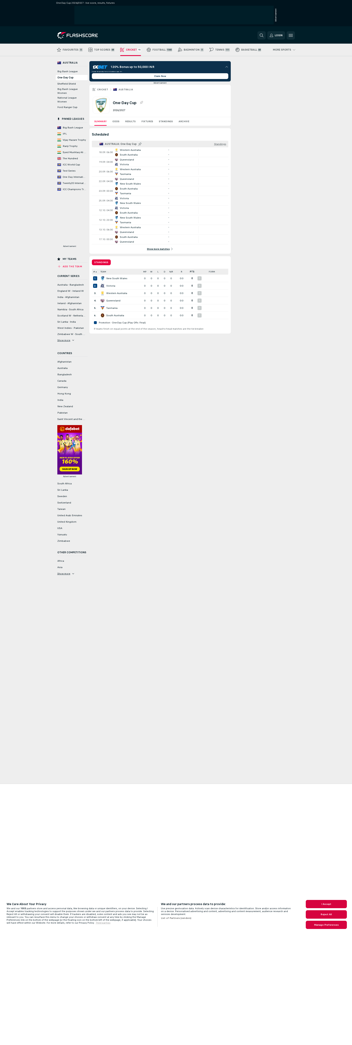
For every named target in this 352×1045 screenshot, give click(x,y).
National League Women (67, 99)
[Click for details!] (160, 152)
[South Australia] (102, 315)
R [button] (181, 271)
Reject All (326, 914)
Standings (166, 121)
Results (130, 121)
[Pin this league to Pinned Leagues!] (141, 102)
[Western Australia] (102, 293)
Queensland (113, 300)
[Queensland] (102, 301)
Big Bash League (67, 71)
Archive (184, 121)
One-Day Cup (65, 77)
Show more (63, 340)
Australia (126, 89)
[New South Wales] (102, 278)
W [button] (151, 271)
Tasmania (112, 308)
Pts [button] (192, 271)
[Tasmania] (102, 308)
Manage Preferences (326, 924)
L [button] (157, 271)
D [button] (164, 271)
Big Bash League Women (67, 91)
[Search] (261, 35)
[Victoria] (102, 286)
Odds (115, 121)
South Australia (115, 315)
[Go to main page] (85, 35)
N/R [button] (171, 271)
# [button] (94, 271)
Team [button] (103, 271)
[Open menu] (291, 35)
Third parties (103, 922)
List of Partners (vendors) (176, 918)
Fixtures (147, 121)
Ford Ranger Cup (67, 107)
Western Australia (116, 293)
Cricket (102, 89)
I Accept (326, 904)
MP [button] (145, 271)
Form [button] (212, 271)
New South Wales (116, 278)
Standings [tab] (101, 262)
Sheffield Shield (66, 83)
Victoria (110, 285)
